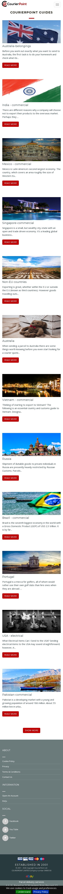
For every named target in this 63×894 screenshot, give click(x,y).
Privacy (5, 766)
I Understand (23, 891)
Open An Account (10, 795)
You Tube (13, 829)
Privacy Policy (40, 891)
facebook (14, 821)
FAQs (4, 801)
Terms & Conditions (11, 771)
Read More (10, 65)
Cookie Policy (8, 761)
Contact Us (7, 777)
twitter (12, 837)
